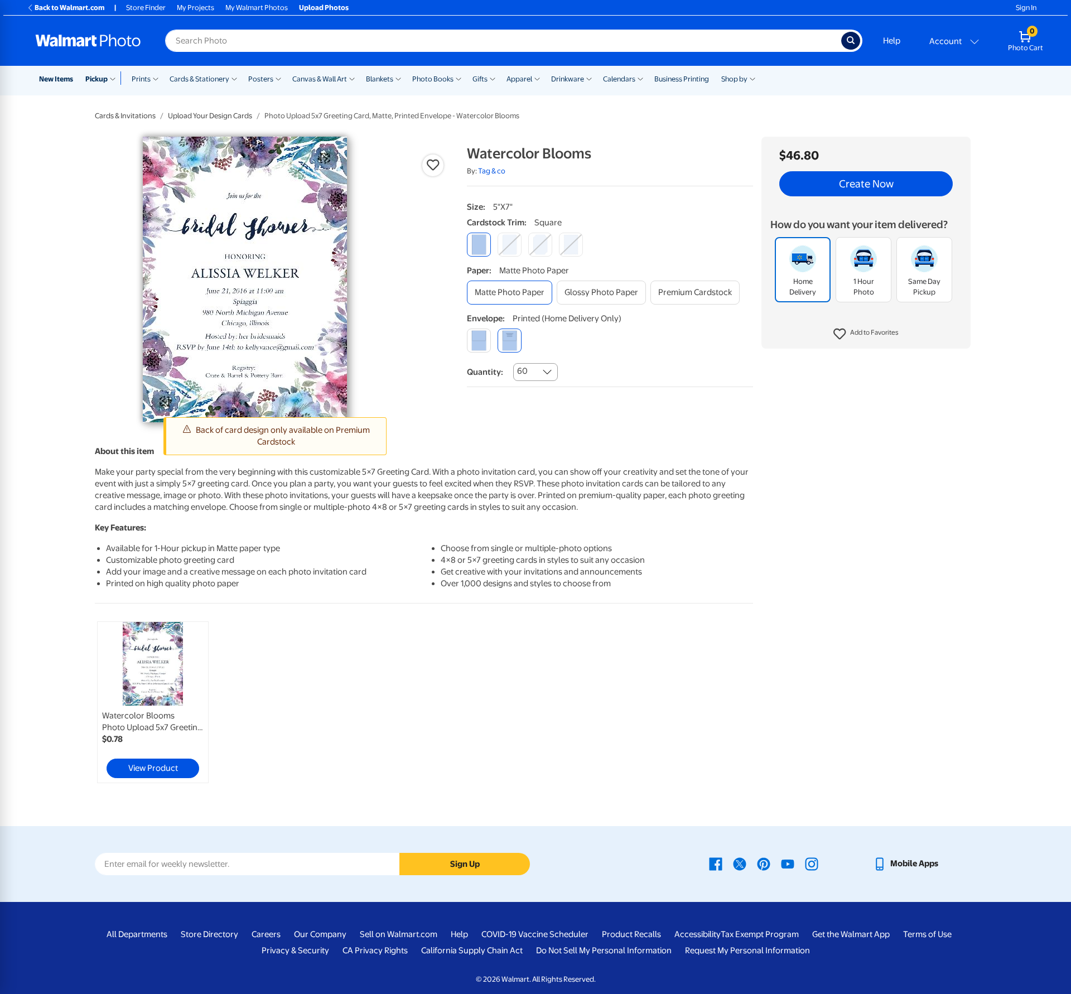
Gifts (480, 79)
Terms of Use (927, 934)
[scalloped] (571, 245)
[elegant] (540, 245)
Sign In (1026, 7)
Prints (141, 79)
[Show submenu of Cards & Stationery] (234, 78)
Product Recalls (631, 934)
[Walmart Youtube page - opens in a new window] (787, 863)
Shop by (734, 79)
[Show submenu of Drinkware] (589, 78)
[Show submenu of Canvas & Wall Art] (352, 78)
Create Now (866, 184)
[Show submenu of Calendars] (640, 78)
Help (891, 41)
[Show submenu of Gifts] (492, 78)
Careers (266, 934)
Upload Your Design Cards (210, 116)
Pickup (96, 79)
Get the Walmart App (851, 934)
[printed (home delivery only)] (510, 341)
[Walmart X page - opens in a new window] (739, 863)
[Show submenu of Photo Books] (458, 78)
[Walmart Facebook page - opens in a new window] (715, 863)
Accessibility (697, 934)
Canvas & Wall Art (319, 79)
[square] (479, 245)
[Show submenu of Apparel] (537, 78)
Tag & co (491, 171)
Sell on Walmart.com (398, 934)
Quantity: (485, 372)
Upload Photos (324, 7)
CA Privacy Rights (375, 950)
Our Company (320, 934)
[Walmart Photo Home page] (88, 40)
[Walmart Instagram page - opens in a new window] (811, 863)
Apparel (519, 79)
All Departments (137, 934)
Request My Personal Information (747, 950)
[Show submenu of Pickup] (115, 78)
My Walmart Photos (256, 7)
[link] (153, 702)
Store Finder (146, 7)
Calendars (619, 79)
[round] (510, 245)
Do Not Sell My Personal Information (604, 950)
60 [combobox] (522, 371)
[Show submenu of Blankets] (398, 78)
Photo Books (433, 79)
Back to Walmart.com (69, 7)
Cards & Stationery (199, 79)
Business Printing (681, 79)
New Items (56, 79)
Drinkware (567, 79)
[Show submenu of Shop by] (752, 78)
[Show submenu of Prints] (155, 78)
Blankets (379, 79)
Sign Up (465, 864)
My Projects (195, 7)
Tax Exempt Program (760, 934)
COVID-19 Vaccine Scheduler (534, 934)
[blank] (479, 341)
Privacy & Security (295, 950)
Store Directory (209, 934)
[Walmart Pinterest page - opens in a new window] (763, 863)
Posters (260, 79)
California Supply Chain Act (472, 950)
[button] (866, 334)
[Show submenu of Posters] (278, 78)
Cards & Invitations (125, 116)
